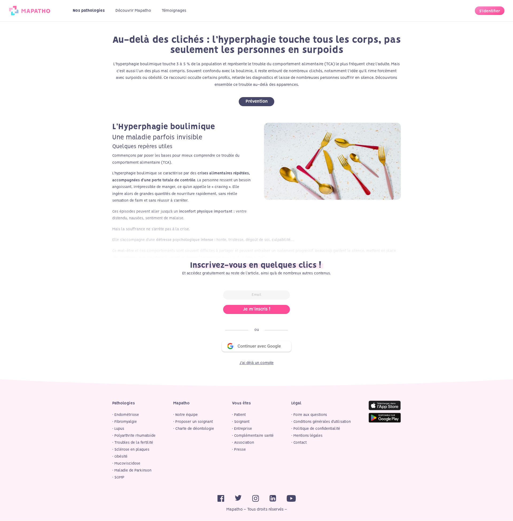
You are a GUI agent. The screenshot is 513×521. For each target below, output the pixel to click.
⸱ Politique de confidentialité (315, 429)
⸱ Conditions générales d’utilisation (321, 422)
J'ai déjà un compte (256, 363)
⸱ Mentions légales (306, 436)
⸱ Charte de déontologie (193, 429)
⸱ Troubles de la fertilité (132, 443)
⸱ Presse (239, 450)
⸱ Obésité (119, 457)
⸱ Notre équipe (185, 415)
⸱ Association (243, 443)
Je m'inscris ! (256, 309)
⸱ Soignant (241, 422)
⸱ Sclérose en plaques (130, 450)
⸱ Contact (299, 443)
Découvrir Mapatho (133, 11)
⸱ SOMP (118, 478)
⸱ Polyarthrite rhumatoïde (134, 436)
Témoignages (174, 11)
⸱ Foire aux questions (309, 415)
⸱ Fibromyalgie (124, 422)
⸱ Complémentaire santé (253, 436)
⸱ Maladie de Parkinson (131, 471)
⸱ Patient (239, 415)
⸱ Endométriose (125, 415)
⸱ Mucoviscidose (126, 464)
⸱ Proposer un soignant (193, 422)
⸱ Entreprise (242, 429)
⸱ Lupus (118, 429)
